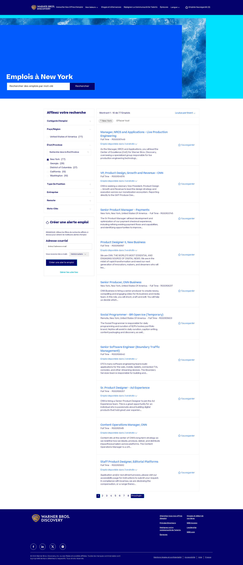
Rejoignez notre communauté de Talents (170, 529)
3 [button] (106, 496)
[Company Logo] (43, 7)
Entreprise (52, 192)
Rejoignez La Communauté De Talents (140, 7)
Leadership (191, 527)
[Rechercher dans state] (88, 152)
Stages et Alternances (111, 7)
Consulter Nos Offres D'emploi (69, 7)
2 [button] (102, 496)
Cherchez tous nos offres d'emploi (171, 517)
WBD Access (192, 523)
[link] (69, 272)
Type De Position (56, 184)
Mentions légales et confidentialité (167, 557)
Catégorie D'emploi (57, 121)
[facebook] (33, 547)
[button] (82, 86)
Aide (200, 557)
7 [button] (124, 496)
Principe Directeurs (168, 523)
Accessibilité (190, 557)
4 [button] (111, 496)
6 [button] (119, 496)
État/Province (54, 145)
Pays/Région (53, 129)
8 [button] (128, 496)
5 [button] (115, 496)
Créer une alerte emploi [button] (61, 263)
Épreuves (164, 7)
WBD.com (191, 532)
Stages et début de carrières (195, 517)
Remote (51, 201)
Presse (208, 557)
